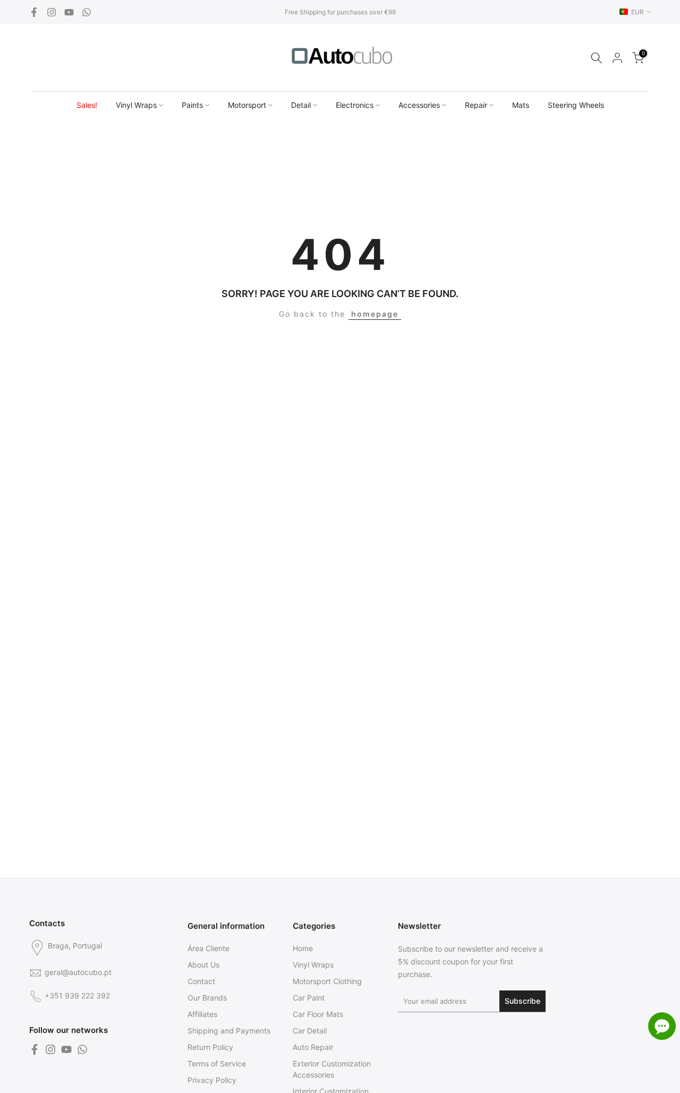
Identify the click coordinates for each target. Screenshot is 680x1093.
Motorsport (247, 104)
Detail (301, 104)
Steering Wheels (576, 104)
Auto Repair (313, 1047)
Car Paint (309, 997)
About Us (203, 964)
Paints (192, 104)
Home (303, 948)
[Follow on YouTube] (69, 12)
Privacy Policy (212, 1079)
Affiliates (202, 1014)
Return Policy (210, 1047)
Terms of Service (217, 1063)
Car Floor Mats (318, 1014)
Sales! (86, 104)
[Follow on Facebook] (34, 12)
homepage (374, 313)
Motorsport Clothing (327, 981)
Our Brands (207, 997)
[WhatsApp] (86, 12)
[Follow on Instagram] (51, 12)
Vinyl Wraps (136, 104)
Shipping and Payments (229, 1030)
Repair (476, 104)
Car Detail (310, 1030)
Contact (201, 981)
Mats (520, 104)
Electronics (354, 104)
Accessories (419, 104)
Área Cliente (209, 948)
